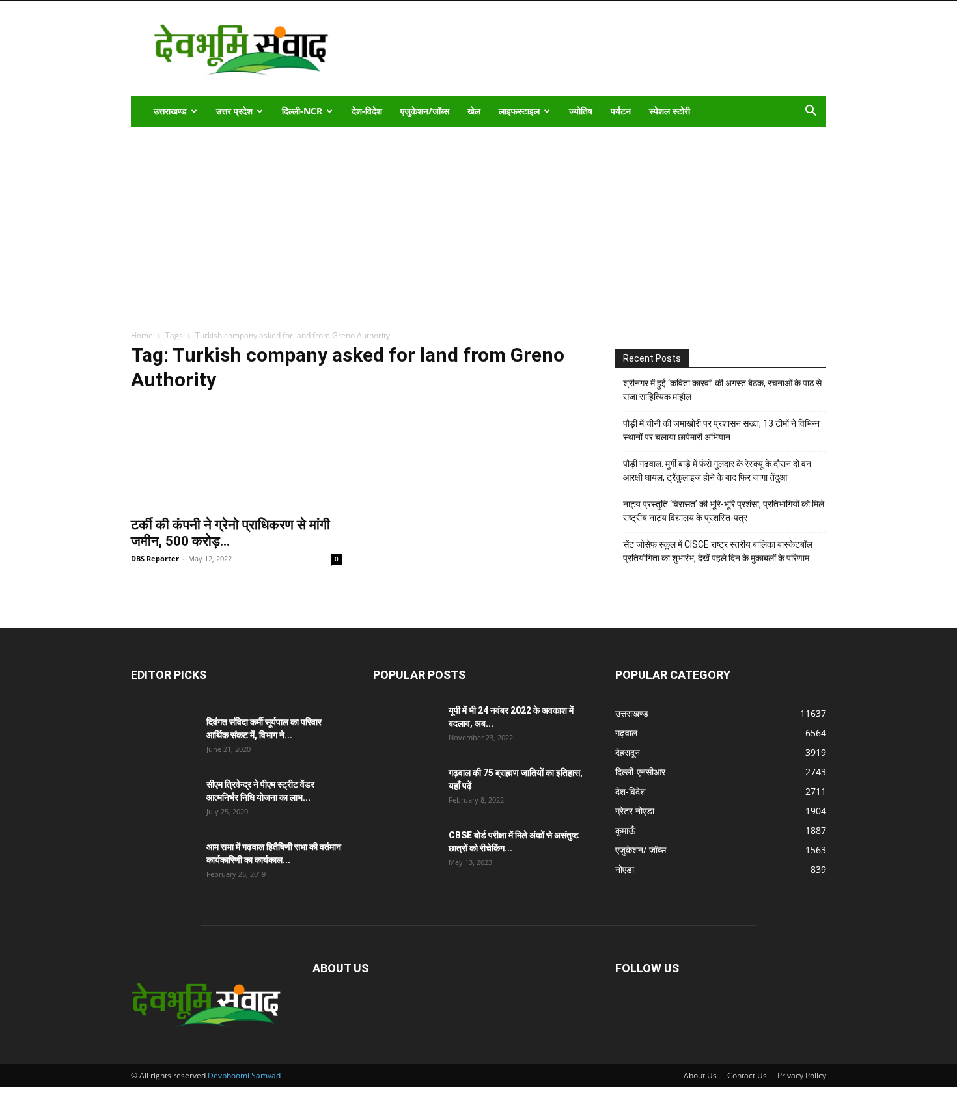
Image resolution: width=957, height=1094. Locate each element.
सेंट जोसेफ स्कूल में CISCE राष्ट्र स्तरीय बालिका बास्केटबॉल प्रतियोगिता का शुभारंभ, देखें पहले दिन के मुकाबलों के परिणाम (717, 551)
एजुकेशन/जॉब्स (424, 111)
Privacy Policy (801, 1075)
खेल (473, 111)
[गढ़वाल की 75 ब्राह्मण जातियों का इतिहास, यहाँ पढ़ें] (405, 789)
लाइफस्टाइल (519, 111)
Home (142, 335)
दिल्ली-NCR (302, 111)
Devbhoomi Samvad (244, 1075)
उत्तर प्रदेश (234, 111)
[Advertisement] (478, 224)
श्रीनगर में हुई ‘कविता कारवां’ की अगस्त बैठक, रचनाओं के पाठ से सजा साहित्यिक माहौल (722, 390)
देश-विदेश (367, 111)
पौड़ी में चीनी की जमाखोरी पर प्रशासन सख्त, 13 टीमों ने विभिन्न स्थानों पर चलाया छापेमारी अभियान (721, 430)
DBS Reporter (155, 558)
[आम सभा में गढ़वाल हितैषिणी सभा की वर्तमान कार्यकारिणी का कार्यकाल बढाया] (163, 863)
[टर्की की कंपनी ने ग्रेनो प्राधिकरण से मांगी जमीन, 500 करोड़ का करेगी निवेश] (236, 457)
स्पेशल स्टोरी (669, 111)
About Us (700, 1075)
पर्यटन (621, 111)
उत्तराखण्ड (170, 111)
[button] (810, 112)
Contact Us (747, 1075)
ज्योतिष (580, 111)
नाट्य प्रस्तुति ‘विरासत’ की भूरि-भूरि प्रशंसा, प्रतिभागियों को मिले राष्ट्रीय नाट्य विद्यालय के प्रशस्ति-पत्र (723, 511)
